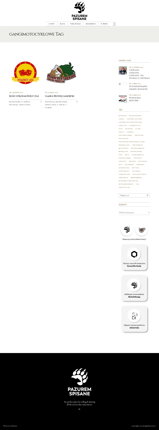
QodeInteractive (150, 426)
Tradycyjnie (25, 105)
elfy (121, 129)
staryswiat (124, 171)
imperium (139, 135)
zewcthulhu (124, 187)
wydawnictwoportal (129, 181)
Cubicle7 (123, 125)
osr (120, 155)
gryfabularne (125, 135)
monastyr (123, 151)
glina (138, 129)
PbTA (127, 155)
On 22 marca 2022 (51, 92)
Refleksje (13, 105)
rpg (120, 164)
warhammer (136, 177)
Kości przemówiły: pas (24, 96)
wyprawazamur (126, 184)
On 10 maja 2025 (135, 95)
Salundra (129, 164)
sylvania (136, 171)
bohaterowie (135, 115)
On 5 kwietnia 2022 (16, 92)
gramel (130, 132)
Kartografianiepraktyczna (132, 142)
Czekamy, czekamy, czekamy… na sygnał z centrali (139, 74)
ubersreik (123, 177)
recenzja (143, 161)
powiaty (123, 161)
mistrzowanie (137, 148)
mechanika (138, 145)
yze (137, 184)
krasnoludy (124, 145)
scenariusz (124, 168)
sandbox (140, 164)
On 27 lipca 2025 (135, 83)
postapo (138, 158)
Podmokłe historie (135, 99)
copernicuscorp (134, 119)
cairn (121, 119)
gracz (121, 132)
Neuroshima (15, 102)
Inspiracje (50, 102)
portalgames (125, 158)
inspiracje (123, 138)
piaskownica (138, 155)
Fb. (79, 409)
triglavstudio (139, 174)
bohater (123, 115)
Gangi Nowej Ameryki (59, 96)
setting (135, 168)
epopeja (129, 129)
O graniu (26, 102)
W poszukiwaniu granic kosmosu (138, 88)
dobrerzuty (135, 125)
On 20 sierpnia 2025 (136, 67)
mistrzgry (124, 148)
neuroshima (136, 151)
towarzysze (124, 174)
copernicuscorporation (130, 122)
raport (132, 161)
